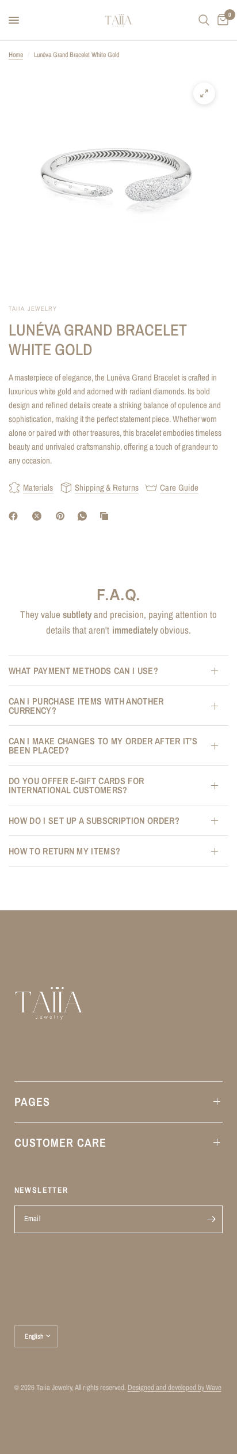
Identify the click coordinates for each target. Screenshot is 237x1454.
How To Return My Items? (64, 851)
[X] (39, 516)
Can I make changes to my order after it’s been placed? (103, 745)
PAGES (32, 1101)
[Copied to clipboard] (106, 516)
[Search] (203, 20)
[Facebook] (15, 516)
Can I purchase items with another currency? (86, 706)
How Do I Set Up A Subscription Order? (94, 820)
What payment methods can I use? (83, 670)
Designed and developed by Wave (174, 1387)
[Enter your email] (211, 1219)
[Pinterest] (63, 516)
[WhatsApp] (84, 516)
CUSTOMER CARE (60, 1142)
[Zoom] (204, 93)
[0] (220, 20)
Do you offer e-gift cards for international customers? (76, 785)
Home (16, 54)
